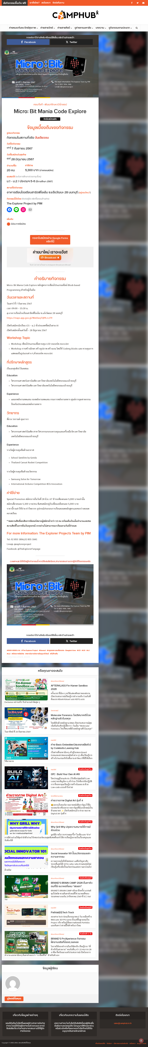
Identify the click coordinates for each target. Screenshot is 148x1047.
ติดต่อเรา (109, 1043)
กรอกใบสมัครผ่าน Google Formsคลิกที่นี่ (50, 240)
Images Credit (141, 1043)
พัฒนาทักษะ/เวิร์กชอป (56, 104)
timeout (43, 650)
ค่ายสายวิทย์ (46, 28)
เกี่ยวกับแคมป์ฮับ (100, 1043)
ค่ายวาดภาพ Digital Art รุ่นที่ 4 (67, 800)
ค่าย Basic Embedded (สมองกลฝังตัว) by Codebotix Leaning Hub (71, 746)
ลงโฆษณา (46, 3)
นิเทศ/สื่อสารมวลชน (57, 796)
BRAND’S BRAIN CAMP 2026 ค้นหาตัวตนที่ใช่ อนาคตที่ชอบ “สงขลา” (71, 885)
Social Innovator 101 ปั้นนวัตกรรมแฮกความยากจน (70, 855)
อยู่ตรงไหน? (84, 193)
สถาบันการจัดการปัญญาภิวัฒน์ (38, 653)
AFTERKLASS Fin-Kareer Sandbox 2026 (69, 687)
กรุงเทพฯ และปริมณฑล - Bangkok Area (62, 650)
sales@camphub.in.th (123, 1023)
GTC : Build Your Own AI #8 (65, 774)
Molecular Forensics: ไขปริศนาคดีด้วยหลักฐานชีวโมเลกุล (71, 717)
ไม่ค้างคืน (54, 653)
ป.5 (79, 650)
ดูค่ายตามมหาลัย (83, 28)
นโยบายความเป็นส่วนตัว (121, 1043)
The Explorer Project (30, 650)
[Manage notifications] (141, 1040)
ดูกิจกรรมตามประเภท (119, 28)
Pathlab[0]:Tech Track (62, 912)
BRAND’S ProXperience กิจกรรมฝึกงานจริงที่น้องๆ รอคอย (68, 940)
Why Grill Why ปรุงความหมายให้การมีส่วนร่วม (71, 829)
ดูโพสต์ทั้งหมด (14, 999)
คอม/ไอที (38, 104)
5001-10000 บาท (14, 650)
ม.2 (9, 653)
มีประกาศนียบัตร (18, 653)
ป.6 (84, 650)
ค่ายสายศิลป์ (64, 28)
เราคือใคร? (34, 3)
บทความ (100, 28)
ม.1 (89, 650)
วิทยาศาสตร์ (54, 710)
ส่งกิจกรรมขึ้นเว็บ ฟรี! (14, 3)
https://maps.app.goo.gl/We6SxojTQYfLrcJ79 (29, 318)
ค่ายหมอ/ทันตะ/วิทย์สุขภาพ (22, 28)
